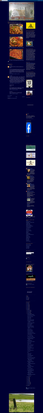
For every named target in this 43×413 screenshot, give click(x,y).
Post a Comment (10, 95)
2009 (27, 309)
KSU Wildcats (28, 247)
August (29, 376)
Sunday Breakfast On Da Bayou (31, 333)
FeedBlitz (30, 254)
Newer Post (9, 96)
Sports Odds (27, 248)
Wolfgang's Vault (28, 237)
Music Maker (27, 239)
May (28, 379)
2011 (27, 307)
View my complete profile (29, 118)
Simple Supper (29, 354)
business (27, 297)
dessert (27, 298)
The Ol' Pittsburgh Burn (30, 355)
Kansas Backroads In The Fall (31, 315)
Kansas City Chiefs (28, 244)
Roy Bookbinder (29, 365)
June (28, 378)
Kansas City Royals (28, 245)
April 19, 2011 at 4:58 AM (14, 89)
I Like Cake (28, 351)
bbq (26, 296)
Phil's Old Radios (28, 233)
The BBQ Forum (28, 223)
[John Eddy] (28, 132)
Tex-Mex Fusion (29, 353)
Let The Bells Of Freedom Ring (31, 357)
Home (16, 96)
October (29, 312)
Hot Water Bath (29, 197)
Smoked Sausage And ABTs (30, 322)
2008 (27, 385)
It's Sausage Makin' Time (30, 369)
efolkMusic (27, 235)
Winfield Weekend (29, 340)
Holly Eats (27, 231)
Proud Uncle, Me (29, 356)
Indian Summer (29, 318)
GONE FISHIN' (29, 317)
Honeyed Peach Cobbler (30, 336)
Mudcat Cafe (27, 238)
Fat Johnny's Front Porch (21, 3)
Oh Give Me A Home (29, 368)
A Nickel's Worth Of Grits (30, 332)
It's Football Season (29, 360)
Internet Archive (28, 236)
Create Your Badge (28, 133)
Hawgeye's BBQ (28, 224)
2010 (27, 308)
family (27, 299)
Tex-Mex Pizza (29, 343)
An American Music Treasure (31, 341)
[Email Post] (8, 61)
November (29, 311)
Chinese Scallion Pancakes (32, 176)
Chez (10, 75)
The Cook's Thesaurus (29, 230)
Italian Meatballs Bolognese (30, 314)
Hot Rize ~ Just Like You (30, 344)
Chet (10, 65)
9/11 (27, 352)
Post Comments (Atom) (14, 98)
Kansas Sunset (29, 342)
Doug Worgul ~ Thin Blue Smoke (30, 222)
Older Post (23, 96)
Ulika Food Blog (29, 183)
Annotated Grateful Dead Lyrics (30, 234)
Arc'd (30, 198)
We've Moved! (28, 205)
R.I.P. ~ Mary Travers (30, 335)
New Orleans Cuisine (29, 168)
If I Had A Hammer (29, 334)
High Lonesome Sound (30, 316)
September (29, 313)
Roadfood (27, 232)
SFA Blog (28, 204)
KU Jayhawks (27, 246)
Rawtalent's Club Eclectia (30, 191)
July (28, 377)
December (29, 310)
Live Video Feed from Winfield (31, 337)
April (28, 380)
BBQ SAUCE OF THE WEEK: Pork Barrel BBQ (32, 185)
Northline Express (28, 221)
